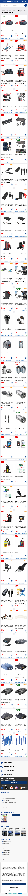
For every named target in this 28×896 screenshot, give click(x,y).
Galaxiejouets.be (6, 854)
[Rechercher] (25, 5)
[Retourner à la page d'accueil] (11, 1)
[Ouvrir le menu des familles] (1, 1)
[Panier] (26, 2)
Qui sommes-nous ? (7, 794)
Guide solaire (5, 807)
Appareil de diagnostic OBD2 (20, 533)
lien (13, 872)
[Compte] (23, 2)
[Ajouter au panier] (12, 36)
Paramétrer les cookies (14, 887)
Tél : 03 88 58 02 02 (8, 764)
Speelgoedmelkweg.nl (7, 852)
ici (22, 880)
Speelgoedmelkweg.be (7, 857)
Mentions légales (6, 800)
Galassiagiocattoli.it (6, 850)
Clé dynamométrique (5, 137)
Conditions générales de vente (9, 798)
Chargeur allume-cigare (5, 583)
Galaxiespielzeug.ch (6, 845)
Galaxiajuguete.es (6, 848)
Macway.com (5, 859)
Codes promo (5, 804)
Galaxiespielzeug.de (6, 841)
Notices (4, 805)
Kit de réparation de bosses (20, 608)
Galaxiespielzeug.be (6, 856)
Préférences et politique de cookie (9, 802)
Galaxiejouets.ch (6, 843)
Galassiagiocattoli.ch (7, 847)
